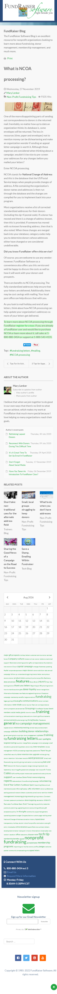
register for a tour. (25, 325)
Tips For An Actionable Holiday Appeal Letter (19, 364)
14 (40, 620)
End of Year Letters (12, 785)
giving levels (40, 766)
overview (20, 735)
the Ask (26, 847)
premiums (7, 808)
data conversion (10, 682)
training (42, 711)
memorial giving (38, 777)
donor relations (40, 659)
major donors (27, 670)
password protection (17, 800)
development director (11, 831)
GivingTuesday (33, 720)
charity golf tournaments (41, 716)
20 (33, 627)
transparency (8, 823)
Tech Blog (27, 568)
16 (5, 627)
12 (26, 620)
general (9, 723)
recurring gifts (16, 770)
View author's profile (25, 393)
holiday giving (44, 754)
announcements (10, 720)
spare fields (32, 827)
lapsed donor (40, 819)
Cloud (14, 667)
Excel (25, 804)
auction (19, 743)
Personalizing (8, 762)
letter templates (39, 747)
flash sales (7, 804)
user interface (17, 777)
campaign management (35, 723)
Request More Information (21, 876)
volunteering (45, 781)
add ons (30, 716)
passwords (36, 750)
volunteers (36, 789)
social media (15, 712)
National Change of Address (13, 819)
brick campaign (43, 743)
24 (12, 633)
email (50, 815)
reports (8, 780)
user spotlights (44, 739)
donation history (29, 819)
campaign (34, 743)
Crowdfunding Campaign (30, 781)
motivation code (42, 823)
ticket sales (44, 831)
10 (12, 620)
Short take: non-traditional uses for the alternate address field (10, 513)
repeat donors (8, 728)
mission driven (30, 659)
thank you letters (22, 685)
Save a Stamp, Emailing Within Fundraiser (28, 556)
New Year (49, 682)
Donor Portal (27, 777)
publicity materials (43, 804)
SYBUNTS (47, 800)
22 (48, 627)
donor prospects (9, 708)
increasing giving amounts (24, 796)
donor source (26, 705)
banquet (22, 831)
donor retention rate (24, 754)
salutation (39, 800)
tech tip (44, 834)
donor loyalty (29, 689)
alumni (21, 823)
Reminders (13, 663)
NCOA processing (20, 354)
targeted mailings (10, 743)
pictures (48, 773)
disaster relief (33, 834)
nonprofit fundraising (24, 839)
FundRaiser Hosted (41, 708)
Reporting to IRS (36, 686)
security (14, 754)
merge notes (32, 766)
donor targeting (30, 800)
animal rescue (34, 728)
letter (39, 674)
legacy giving (8, 701)
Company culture (16, 659)
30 (5, 639)
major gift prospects (12, 655)
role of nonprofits (30, 823)
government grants (10, 735)
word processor (35, 758)
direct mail (47, 758)
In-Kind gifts (21, 812)
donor (11, 678)
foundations (48, 663)
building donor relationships (33, 731)
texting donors (9, 686)
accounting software (37, 808)
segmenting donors (34, 693)
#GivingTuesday (21, 789)
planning (14, 808)
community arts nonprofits (34, 678)
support (8, 777)
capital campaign (25, 666)
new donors (8, 667)
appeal (22, 839)
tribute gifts (17, 701)
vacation (12, 834)
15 (48, 620)
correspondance (43, 705)
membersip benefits (17, 697)
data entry (24, 834)
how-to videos (31, 712)
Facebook (42, 720)
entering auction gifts (24, 663)
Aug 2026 (28, 597)
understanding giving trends (27, 674)
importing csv (18, 847)
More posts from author (26, 396)
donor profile (33, 847)
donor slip (29, 747)
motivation (28, 762)
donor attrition (42, 792)
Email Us (11, 872)
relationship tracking (21, 728)
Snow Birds (33, 682)
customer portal (31, 792)
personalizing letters (18, 747)
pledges (42, 847)
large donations (29, 697)
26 (26, 633)
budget (18, 815)
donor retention (9, 758)
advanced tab (20, 708)
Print (10, 58)
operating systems (10, 815)
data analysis (16, 781)
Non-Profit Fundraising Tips (21, 97)
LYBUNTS (42, 682)
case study (17, 705)
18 (19, 627)
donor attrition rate (40, 670)
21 (40, 627)
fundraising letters (20, 350)
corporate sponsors (15, 670)
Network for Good (13, 766)
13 (33, 620)
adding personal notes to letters (14, 792)
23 (5, 633)
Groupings (30, 708)
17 (12, 627)
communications (30, 701)
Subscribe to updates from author (27, 389)
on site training (37, 762)
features (22, 681)
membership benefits (11, 839)
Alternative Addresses (11, 693)
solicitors (15, 731)
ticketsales (11, 827)
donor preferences (47, 789)
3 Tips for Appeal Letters (42, 364)
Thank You (44, 750)
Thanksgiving (31, 804)
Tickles (48, 770)
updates (40, 735)
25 (19, 633)
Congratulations (27, 815)
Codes (7, 773)
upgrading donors (23, 808)
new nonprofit (41, 770)
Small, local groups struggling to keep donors (28, 509)
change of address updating (42, 667)
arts (27, 850)
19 (26, 627)
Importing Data (39, 785)
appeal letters (34, 850)
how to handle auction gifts (13, 689)
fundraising (43, 696)
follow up (14, 674)
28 (40, 633)
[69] (28, 106)
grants (23, 712)
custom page (37, 815)
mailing (36, 350)
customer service (36, 655)
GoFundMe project (17, 773)
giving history (38, 796)
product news (19, 678)
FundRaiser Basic (16, 804)
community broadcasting (17, 850)
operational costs (39, 773)
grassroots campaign (28, 770)
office (18, 834)
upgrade (36, 754)
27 (33, 633)
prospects (23, 766)
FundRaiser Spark (27, 785)
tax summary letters (42, 827)
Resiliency (47, 678)
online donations (10, 716)
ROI (17, 723)
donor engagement (30, 735)
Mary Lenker (13, 92)
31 (12, 639)
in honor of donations (32, 831)
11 (19, 620)
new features (23, 693)
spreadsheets (32, 843)
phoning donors (47, 686)
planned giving (22, 720)
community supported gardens (37, 812)
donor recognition (43, 689)
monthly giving (19, 762)
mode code (28, 773)
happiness (29, 750)
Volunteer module (21, 758)
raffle (29, 789)
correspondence (37, 663)
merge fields (27, 743)
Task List (34, 705)
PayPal (6, 670)
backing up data (21, 716)
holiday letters (25, 655)
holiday (15, 823)
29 (48, 633)
